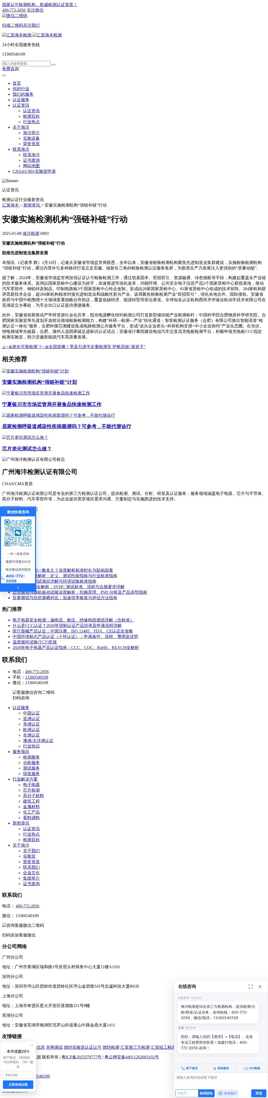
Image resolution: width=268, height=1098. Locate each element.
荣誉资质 (31, 144)
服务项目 (21, 751)
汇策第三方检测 (135, 1047)
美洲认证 (31, 724)
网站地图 (31, 166)
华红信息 (36, 1047)
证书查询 (31, 160)
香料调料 (31, 817)
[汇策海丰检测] (32, 35)
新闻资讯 (21, 823)
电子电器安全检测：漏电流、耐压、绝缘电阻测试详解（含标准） (73, 620)
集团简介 (31, 878)
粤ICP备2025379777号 (82, 1057)
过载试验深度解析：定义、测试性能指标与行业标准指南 (65, 576)
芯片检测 (31, 790)
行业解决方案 (25, 779)
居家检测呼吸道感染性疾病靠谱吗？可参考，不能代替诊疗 (66, 426)
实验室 (29, 856)
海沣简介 (31, 133)
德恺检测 (111, 1047)
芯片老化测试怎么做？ (27, 448)
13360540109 (36, 677)
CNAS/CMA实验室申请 (34, 171)
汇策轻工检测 (163, 1047)
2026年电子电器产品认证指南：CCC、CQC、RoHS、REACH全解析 (76, 647)
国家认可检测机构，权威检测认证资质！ (39, 4)
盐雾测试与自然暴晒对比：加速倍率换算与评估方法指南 (65, 598)
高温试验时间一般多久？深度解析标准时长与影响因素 (63, 570)
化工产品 (31, 812)
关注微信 (22, 18)
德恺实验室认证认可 (83, 1047)
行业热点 (31, 122)
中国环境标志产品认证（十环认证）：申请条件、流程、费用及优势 (75, 636)
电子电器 (31, 784)
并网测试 (54, 1047)
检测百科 (31, 116)
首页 (17, 83)
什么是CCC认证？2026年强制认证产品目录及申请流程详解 (67, 625)
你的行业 (21, 88)
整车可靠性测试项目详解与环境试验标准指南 (54, 581)
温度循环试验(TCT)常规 (35, 642)
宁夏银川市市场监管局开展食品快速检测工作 (52, 404)
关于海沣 (21, 127)
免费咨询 (10, 69)
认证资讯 (21, 105)
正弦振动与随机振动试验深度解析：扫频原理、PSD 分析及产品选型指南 (80, 592)
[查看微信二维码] (18, 532)
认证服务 (21, 100)
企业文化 (31, 872)
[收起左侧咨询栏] (18, 587)
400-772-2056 (14, 10)
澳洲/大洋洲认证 (38, 740)
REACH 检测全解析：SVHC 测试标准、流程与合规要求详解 (69, 587)
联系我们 (31, 867)
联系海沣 (21, 149)
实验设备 (31, 138)
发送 (258, 1093)
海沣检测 (31, 233)
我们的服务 (23, 94)
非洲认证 (31, 735)
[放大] (250, 986)
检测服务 (31, 757)
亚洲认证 (31, 718)
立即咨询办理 (18, 1084)
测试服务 (31, 768)
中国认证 (31, 713)
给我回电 (206, 1093)
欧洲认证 (31, 729)
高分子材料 (33, 795)
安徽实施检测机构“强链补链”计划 (39, 382)
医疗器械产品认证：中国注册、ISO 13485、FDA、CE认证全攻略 (73, 631)
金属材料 (31, 806)
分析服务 (31, 762)
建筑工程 (31, 801)
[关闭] (260, 986)
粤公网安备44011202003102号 (131, 1057)
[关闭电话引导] (32, 1045)
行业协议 (31, 746)
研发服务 (31, 773)
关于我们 (31, 850)
